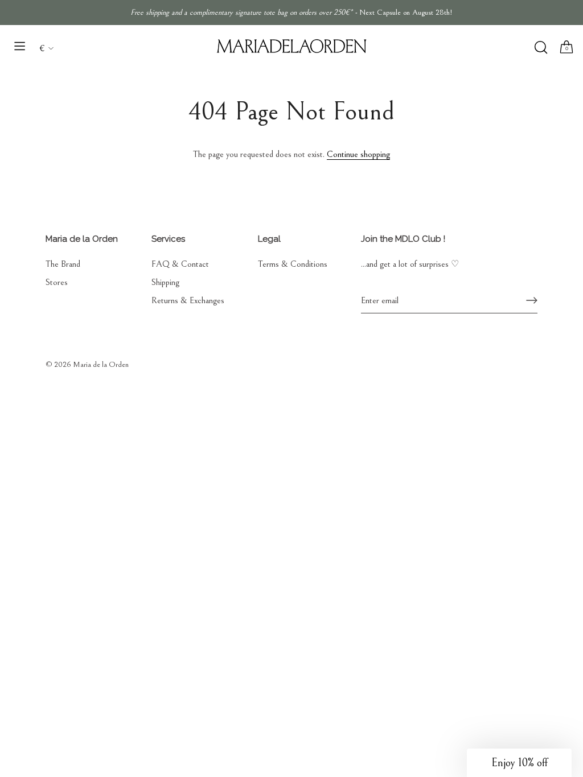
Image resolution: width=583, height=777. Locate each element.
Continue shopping (358, 154)
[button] (519, 763)
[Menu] (19, 46)
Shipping (165, 282)
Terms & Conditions (292, 264)
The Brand (63, 264)
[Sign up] (531, 300)
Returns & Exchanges (187, 300)
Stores (57, 282)
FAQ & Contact (180, 264)
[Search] (541, 47)
